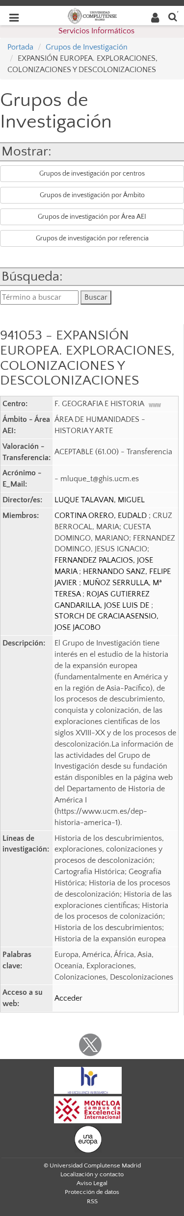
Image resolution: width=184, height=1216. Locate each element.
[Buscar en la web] (172, 16)
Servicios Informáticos (96, 30)
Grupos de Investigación (87, 47)
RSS (92, 1201)
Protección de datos (92, 1192)
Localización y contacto (92, 1174)
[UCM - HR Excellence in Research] (88, 1080)
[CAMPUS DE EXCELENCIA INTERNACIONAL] (88, 1109)
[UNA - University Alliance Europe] (88, 1139)
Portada (20, 47)
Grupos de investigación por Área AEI (92, 217)
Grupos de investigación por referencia (92, 238)
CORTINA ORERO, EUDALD (101, 515)
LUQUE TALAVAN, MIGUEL (99, 499)
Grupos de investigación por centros (92, 174)
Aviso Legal (92, 1183)
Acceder (68, 998)
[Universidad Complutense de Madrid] (92, 15)
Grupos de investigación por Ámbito (92, 195)
